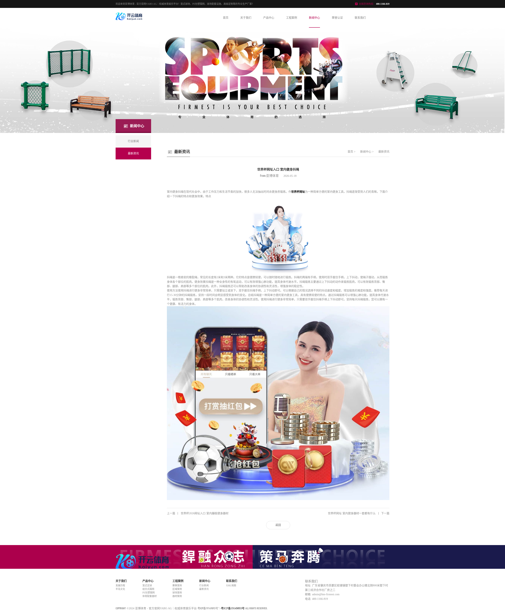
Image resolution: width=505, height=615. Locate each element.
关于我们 (245, 17)
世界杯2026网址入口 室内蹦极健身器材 (197, 513)
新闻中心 (314, 17)
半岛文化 (120, 589)
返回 (278, 525)
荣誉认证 (337, 17)
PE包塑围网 (148, 592)
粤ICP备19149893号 (207, 608)
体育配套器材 (149, 596)
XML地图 (231, 585)
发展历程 (120, 585)
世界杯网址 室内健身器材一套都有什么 (358, 513)
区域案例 (177, 589)
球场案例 (177, 592)
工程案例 (291, 17)
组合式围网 (148, 589)
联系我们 (360, 17)
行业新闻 (204, 585)
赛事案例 (177, 585)
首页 (225, 17)
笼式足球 (147, 585)
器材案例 (177, 596)
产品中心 (268, 17)
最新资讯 (383, 151)
